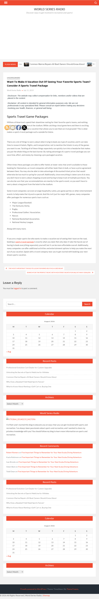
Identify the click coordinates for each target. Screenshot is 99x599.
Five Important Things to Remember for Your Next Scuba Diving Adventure (51, 452)
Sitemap (46, 595)
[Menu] (5, 2)
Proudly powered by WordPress (33, 589)
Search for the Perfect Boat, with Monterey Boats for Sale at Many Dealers (58, 272)
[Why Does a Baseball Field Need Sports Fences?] (84, 64)
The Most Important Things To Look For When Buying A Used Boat (36, 268)
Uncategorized (13, 78)
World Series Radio (49, 9)
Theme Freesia (72, 589)
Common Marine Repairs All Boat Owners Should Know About (51, 64)
